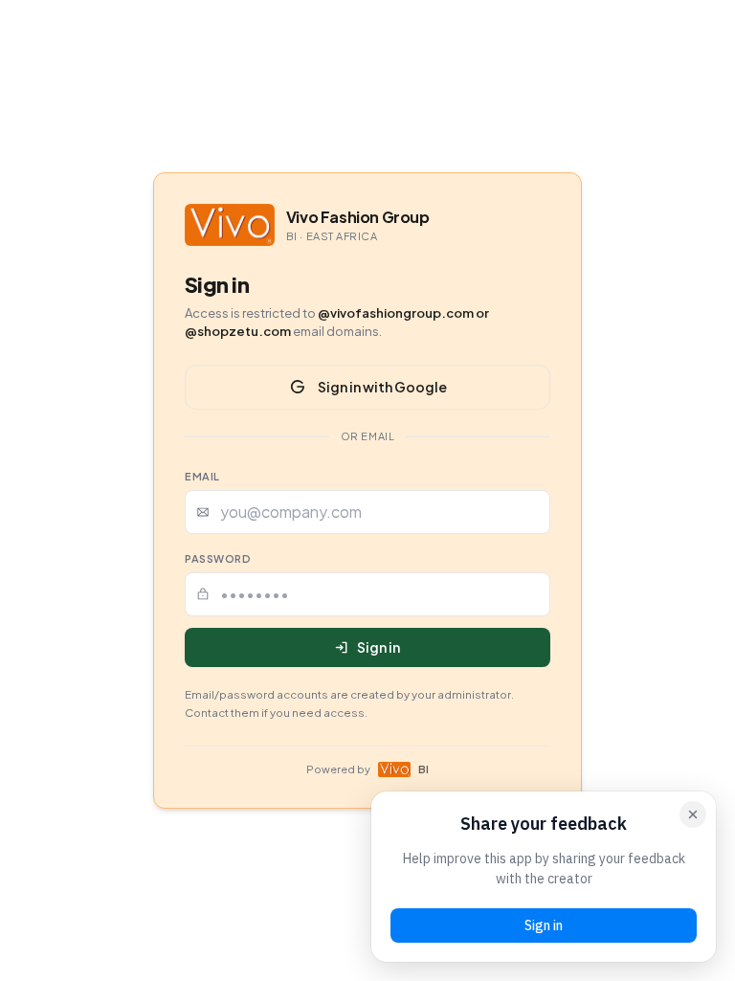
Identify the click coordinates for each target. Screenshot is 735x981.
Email (202, 476)
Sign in (378, 647)
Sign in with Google (382, 386)
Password (218, 558)
